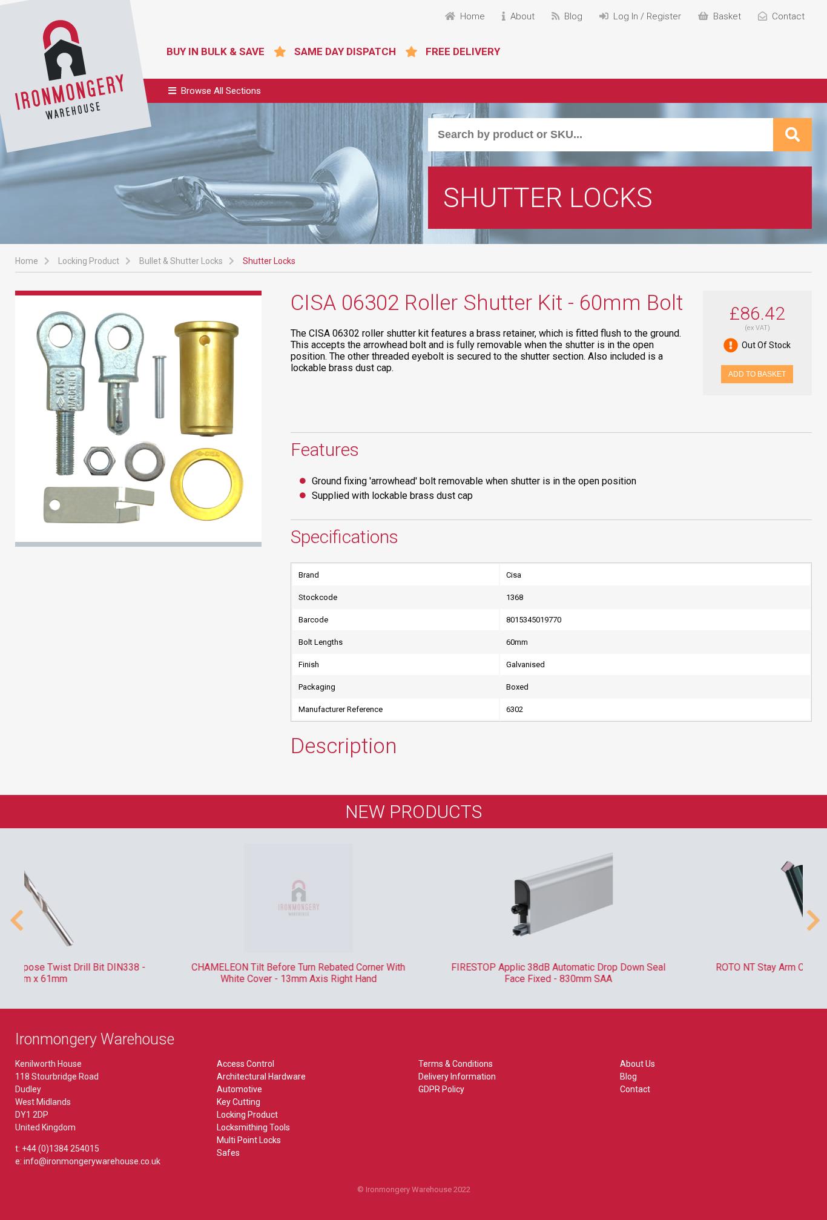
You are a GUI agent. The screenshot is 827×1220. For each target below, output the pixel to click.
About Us (637, 1064)
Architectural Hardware (261, 1076)
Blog (628, 1076)
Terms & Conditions (455, 1064)
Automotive (239, 1089)
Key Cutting (238, 1102)
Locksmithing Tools (253, 1127)
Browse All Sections (221, 90)
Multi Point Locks (249, 1140)
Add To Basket (757, 374)
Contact (635, 1089)
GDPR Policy (441, 1089)
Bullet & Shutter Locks (181, 261)
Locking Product (88, 261)
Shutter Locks (269, 261)
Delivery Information (457, 1076)
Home (26, 261)
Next (812, 914)
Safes (228, 1153)
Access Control (245, 1064)
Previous (15, 914)
